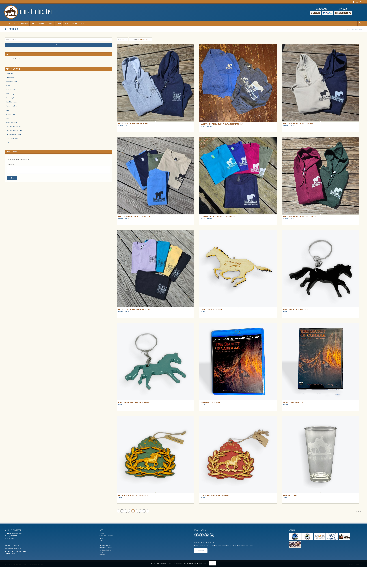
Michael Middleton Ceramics (15, 130)
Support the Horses (106, 536)
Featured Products (11, 106)
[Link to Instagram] (357, 1)
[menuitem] (9, 23)
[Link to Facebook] (353, 1)
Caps (7, 110)
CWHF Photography (13, 138)
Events (101, 543)
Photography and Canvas (13, 134)
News (101, 540)
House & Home (10, 114)
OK (212, 563)
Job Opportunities (105, 550)
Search (58, 45)
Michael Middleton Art (14, 126)
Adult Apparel (10, 78)
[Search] (359, 23)
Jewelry (8, 118)
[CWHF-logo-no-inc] (28, 12)
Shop (101, 552)
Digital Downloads (11, 102)
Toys (7, 142)
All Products (11, 29)
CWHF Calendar (10, 90)
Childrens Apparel (11, 94)
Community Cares (105, 545)
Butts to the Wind (11, 82)
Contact (102, 555)
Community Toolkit (12, 98)
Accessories (9, 73)
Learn (101, 538)
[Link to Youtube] (360, 1)
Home (101, 533)
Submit (12, 178)
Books (8, 86)
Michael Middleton (11, 122)
